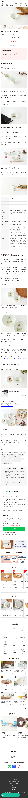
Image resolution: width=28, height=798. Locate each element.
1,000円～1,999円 (23, 452)
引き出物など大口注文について (7, 463)
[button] (3, 27)
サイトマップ (14, 787)
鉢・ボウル (4, 452)
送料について (14, 785)
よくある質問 (14, 779)
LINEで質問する (14, 529)
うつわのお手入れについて (16, 474)
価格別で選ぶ (16, 452)
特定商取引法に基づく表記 (14, 781)
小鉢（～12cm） (9, 452)
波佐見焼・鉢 (13, 454)
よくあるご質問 (21, 480)
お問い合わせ (14, 776)
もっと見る (14, 591)
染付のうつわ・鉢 (17, 456)
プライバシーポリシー (14, 789)
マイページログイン (14, 774)
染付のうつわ (4, 456)
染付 (23, 454)
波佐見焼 (3, 454)
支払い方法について (14, 783)
